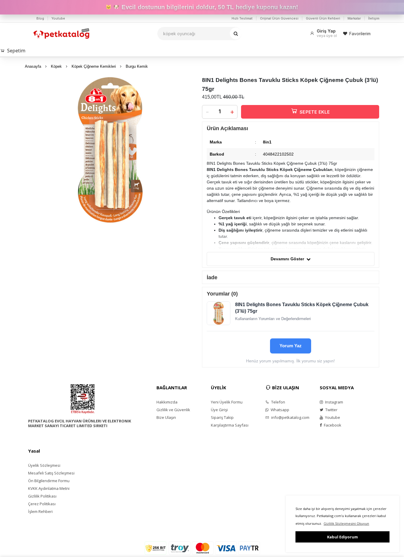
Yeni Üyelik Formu (227, 402)
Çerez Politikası (42, 503)
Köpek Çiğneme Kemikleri (94, 66)
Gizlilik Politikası (42, 496)
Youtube (58, 18)
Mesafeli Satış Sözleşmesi (51, 473)
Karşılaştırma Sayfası (229, 425)
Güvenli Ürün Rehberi (323, 18)
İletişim (373, 18)
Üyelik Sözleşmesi (44, 465)
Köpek (56, 66)
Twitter (330, 409)
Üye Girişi (219, 409)
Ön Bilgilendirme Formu (49, 480)
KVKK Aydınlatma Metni (49, 488)
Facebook (332, 425)
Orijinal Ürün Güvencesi (279, 18)
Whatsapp (279, 409)
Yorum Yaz (290, 345)
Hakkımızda (166, 402)
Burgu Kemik (137, 66)
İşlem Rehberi (40, 511)
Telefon (277, 402)
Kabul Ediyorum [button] (342, 537)
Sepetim (16, 50)
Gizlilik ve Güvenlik (173, 409)
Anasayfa (33, 66)
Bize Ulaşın (166, 417)
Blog (40, 18)
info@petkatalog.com (289, 417)
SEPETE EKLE (315, 112)
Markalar (354, 18)
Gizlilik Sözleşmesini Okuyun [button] (346, 523)
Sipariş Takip (222, 417)
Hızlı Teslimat (242, 18)
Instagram (333, 402)
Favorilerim (360, 33)
